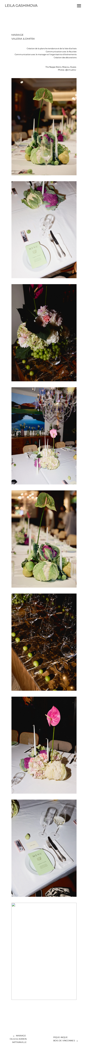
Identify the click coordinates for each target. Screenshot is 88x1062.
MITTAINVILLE (19, 1042)
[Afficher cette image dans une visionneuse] (44, 126)
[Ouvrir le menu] (79, 5)
